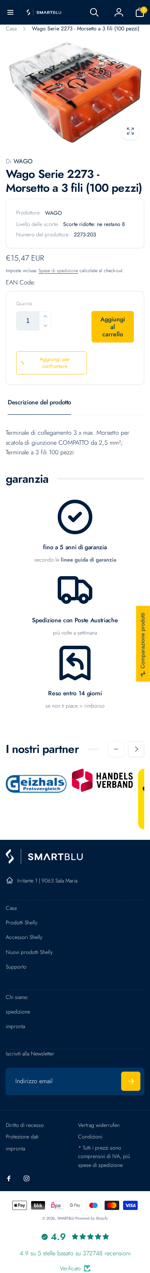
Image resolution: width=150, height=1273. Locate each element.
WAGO (19, 161)
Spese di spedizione (58, 270)
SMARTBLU (66, 1218)
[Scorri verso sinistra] (116, 749)
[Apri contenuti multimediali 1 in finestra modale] (75, 91)
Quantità (24, 303)
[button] (10, 12)
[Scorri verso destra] (136, 749)
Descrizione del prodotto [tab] (39, 402)
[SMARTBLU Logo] (44, 861)
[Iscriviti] (130, 1081)
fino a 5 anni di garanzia (75, 547)
